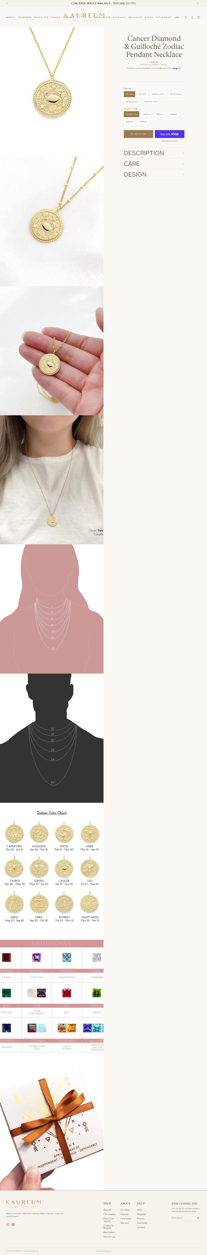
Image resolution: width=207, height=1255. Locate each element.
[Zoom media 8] (52, 996)
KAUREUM (17, 1251)
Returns (141, 1218)
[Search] (185, 17)
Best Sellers (109, 1232)
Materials (124, 1214)
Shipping (141, 1214)
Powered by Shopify (31, 1251)
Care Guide (125, 1218)
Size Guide (142, 1223)
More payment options (169, 141)
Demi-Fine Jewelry (109, 1219)
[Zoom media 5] (52, 609)
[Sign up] (198, 1218)
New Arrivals (109, 1236)
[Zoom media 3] (52, 350)
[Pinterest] (13, 1224)
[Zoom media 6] (52, 738)
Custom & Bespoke (108, 1226)
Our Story (125, 1210)
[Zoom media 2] (52, 221)
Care (132, 164)
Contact (141, 1227)
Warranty (124, 1223)
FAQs (139, 1210)
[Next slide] (197, 3)
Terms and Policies (103, 1251)
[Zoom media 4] (52, 480)
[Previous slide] (7, 3)
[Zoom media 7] (52, 867)
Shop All (107, 1210)
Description (144, 153)
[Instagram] (8, 1224)
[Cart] (198, 17)
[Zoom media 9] (52, 1125)
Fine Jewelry (110, 1214)
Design (135, 174)
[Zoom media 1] (52, 92)
